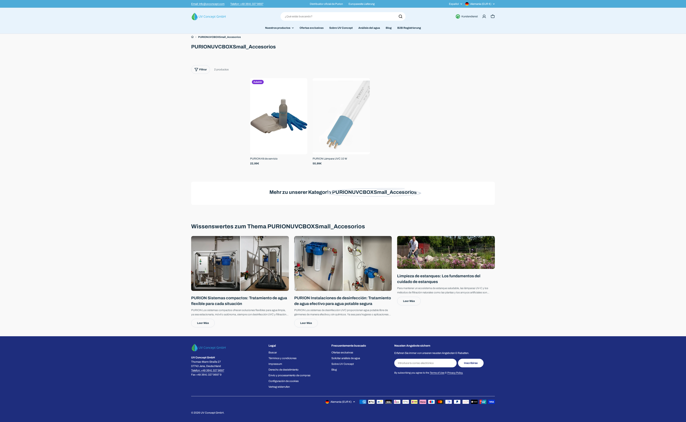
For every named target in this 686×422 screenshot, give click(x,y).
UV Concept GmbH (212, 412)
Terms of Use (437, 372)
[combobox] (343, 16)
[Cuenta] (484, 16)
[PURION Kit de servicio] (278, 116)
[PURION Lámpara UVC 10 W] (341, 116)
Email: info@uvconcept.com (208, 4)
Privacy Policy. (455, 372)
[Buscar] (400, 16)
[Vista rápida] (302, 86)
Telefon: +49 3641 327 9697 (246, 4)
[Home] (192, 37)
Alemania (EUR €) (480, 4)
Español (454, 4)
